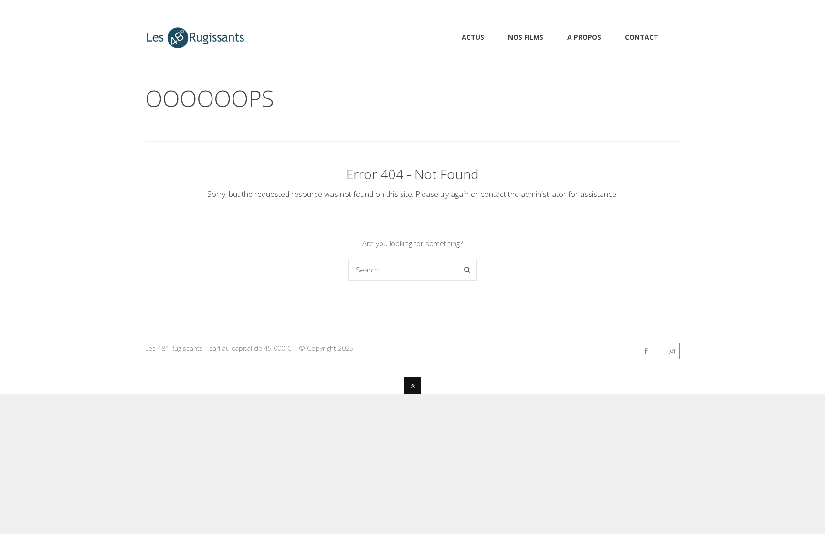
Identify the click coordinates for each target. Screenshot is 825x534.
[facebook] (646, 351)
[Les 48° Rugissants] (195, 44)
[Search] (467, 269)
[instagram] (672, 351)
